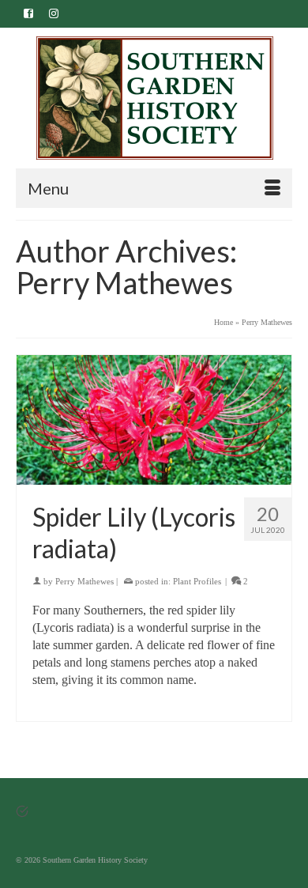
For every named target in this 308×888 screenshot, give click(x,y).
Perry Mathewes (84, 581)
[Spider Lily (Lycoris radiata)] (154, 420)
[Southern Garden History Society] (154, 98)
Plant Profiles (197, 581)
